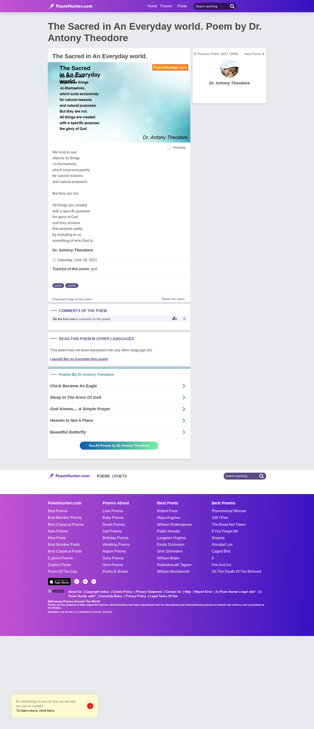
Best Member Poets (64, 545)
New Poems (58, 531)
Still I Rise (220, 518)
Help (188, 591)
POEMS (103, 476)
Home (152, 6)
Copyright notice (97, 591)
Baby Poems (113, 518)
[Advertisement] (69, 682)
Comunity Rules (110, 596)
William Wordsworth (173, 571)
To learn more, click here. (35, 710)
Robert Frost (167, 511)
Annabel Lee (222, 545)
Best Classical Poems (66, 524)
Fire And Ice (221, 565)
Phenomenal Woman (229, 511)
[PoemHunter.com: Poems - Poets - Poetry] (70, 6)
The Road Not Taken (228, 524)
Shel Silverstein (170, 551)
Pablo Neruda (168, 531)
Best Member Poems (65, 518)
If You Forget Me (225, 531)
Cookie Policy (122, 591)
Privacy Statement (149, 591)
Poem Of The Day (62, 571)
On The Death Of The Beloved (236, 571)
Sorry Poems (113, 558)
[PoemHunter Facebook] (76, 581)
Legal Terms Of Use (164, 596)
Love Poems (113, 511)
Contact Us (173, 591)
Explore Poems (60, 558)
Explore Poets (59, 565)
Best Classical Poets (65, 551)
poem (58, 285)
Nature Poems (114, 551)
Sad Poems (112, 531)
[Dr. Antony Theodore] (229, 68)
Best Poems (58, 511)
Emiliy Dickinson (170, 545)
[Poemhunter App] (59, 581)
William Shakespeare (174, 524)
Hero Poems (113, 565)
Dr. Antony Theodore (72, 250)
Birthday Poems (115, 538)
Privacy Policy (136, 596)
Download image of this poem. (72, 299)
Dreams (218, 538)
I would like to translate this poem (79, 359)
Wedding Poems (116, 545)
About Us (75, 591)
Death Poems (114, 524)
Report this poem (173, 299)
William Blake (168, 558)
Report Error (203, 591)
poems (72, 285)
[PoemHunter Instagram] (93, 581)
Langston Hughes (171, 538)
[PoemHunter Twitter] (85, 581)
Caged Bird (221, 551)
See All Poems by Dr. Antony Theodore (119, 445)
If (213, 558)
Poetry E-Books (115, 571)
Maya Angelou (168, 518)
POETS (120, 476)
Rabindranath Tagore (174, 565)
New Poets (57, 538)
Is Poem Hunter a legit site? (236, 591)
